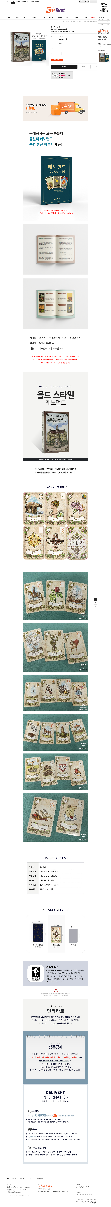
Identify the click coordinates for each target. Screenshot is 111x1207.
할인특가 (51, 17)
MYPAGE (23, 1)
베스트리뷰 (101, 21)
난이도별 (68, 17)
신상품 (17, 17)
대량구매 (101, 24)
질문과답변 (101, 19)
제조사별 (84, 17)
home (63, 21)
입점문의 (107, 24)
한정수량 (60, 17)
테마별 (76, 17)
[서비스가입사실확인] (91, 1203)
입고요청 (107, 19)
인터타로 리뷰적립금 (35, 1)
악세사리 (34, 17)
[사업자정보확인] (26, 1187)
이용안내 (22, 1178)
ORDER (18, 1)
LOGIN (8, 1)
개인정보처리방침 (39, 1178)
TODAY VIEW (101, 50)
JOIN (13, 2)
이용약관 (29, 1178)
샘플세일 (93, 17)
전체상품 (25, 17)
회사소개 (14, 1178)
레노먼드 (71, 21)
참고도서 (42, 17)
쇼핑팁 (107, 21)
